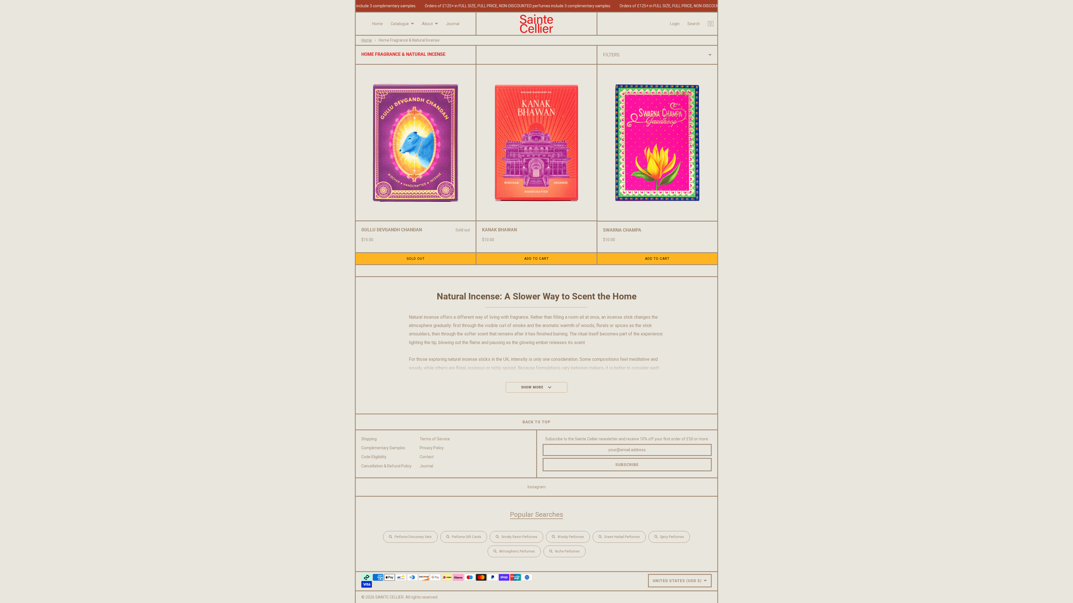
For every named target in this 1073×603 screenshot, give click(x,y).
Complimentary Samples (383, 448)
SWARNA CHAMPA (622, 230)
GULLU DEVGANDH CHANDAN (391, 229)
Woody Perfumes (570, 537)
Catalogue (400, 23)
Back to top (536, 422)
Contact (427, 457)
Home (377, 23)
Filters (611, 54)
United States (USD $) (677, 580)
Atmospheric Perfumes (517, 551)
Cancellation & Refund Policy (386, 466)
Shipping (369, 439)
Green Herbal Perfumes (622, 537)
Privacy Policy (432, 448)
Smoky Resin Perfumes (519, 537)
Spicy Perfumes (672, 537)
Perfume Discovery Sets (413, 537)
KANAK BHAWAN (499, 229)
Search (693, 23)
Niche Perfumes (567, 551)
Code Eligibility (373, 457)
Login (675, 23)
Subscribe (627, 464)
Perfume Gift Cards (466, 537)
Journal (452, 23)
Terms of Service (435, 439)
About (427, 23)
